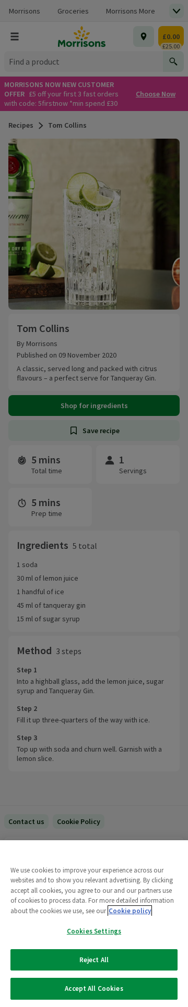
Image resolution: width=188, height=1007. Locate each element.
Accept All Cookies (94, 988)
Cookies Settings (94, 931)
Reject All (94, 959)
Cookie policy (130, 910)
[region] (94, 923)
